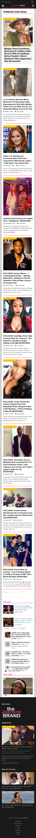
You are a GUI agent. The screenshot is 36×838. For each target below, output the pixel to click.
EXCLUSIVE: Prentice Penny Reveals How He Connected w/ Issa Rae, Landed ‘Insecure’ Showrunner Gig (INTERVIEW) (18, 514)
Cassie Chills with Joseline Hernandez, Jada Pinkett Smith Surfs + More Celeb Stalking (16, 787)
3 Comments (21, 285)
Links (18, 834)
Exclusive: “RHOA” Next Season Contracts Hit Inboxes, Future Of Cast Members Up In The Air (23, 620)
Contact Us (18, 826)
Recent (14, 628)
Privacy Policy (18, 823)
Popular (7, 628)
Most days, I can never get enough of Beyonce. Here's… (21, 645)
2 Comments (19, 520)
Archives (18, 830)
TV (4, 678)
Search (18, 832)
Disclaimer (18, 821)
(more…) (21, 635)
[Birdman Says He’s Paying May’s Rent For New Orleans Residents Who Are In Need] (18, 735)
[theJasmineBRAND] (18, 5)
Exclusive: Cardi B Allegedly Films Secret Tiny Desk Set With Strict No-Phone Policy (23, 608)
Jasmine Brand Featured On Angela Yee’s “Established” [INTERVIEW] (18, 219)
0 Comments (20, 111)
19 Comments (20, 414)
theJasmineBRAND (22, 818)
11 (22, 592)
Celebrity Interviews (10, 19)
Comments (22, 628)
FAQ (18, 828)
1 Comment (20, 345)
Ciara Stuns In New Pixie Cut (10, 763)
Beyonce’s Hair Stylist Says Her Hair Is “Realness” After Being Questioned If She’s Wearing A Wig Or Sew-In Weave (17, 758)
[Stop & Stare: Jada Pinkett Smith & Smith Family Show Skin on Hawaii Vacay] (18, 797)
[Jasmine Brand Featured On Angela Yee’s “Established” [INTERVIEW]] (17, 196)
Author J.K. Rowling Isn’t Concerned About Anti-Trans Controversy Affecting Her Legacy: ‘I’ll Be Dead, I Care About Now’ (17, 159)
